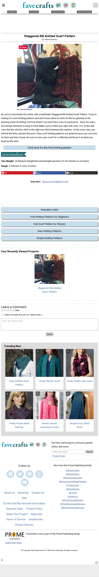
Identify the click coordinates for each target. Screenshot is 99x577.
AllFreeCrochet (72, 470)
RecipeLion (73, 496)
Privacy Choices (24, 524)
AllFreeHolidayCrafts (72, 478)
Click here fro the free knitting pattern (49, 147)
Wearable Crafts (49, 209)
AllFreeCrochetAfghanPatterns (72, 481)
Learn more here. (13, 542)
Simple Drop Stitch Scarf (80, 425)
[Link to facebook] (10, 474)
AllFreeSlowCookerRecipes (72, 504)
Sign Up (89, 452)
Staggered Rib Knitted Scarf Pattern (49, 290)
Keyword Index (14, 508)
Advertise (23, 492)
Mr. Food (73, 493)
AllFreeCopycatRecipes (72, 500)
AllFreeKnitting (72, 474)
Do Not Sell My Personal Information (24, 503)
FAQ (24, 498)
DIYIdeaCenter (72, 485)
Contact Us (38, 492)
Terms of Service (16, 519)
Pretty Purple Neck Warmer (19, 425)
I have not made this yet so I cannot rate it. (23, 315)
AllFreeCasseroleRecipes (72, 508)
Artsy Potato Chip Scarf (80, 381)
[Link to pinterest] (29, 474)
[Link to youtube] (25, 482)
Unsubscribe (36, 519)
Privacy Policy (34, 508)
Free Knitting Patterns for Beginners (49, 216)
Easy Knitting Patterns (49, 231)
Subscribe (36, 514)
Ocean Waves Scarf (49, 381)
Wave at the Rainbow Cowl (55, 181)
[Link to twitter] (20, 474)
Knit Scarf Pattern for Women (49, 224)
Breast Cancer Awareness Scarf (49, 425)
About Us (9, 492)
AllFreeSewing (72, 489)
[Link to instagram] (39, 474)
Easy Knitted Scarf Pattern (19, 383)
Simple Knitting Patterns (49, 238)
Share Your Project (17, 514)
